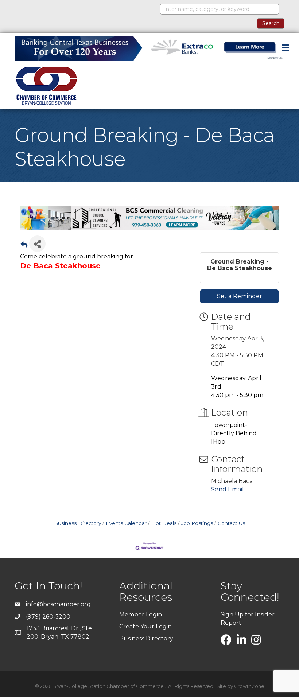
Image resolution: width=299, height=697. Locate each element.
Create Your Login (145, 626)
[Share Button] (37, 243)
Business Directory (77, 523)
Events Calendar (126, 523)
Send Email (227, 489)
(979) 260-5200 (48, 616)
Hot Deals (163, 523)
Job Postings (197, 523)
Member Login (140, 614)
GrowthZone (249, 686)
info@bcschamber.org (58, 604)
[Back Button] (23, 246)
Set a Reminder (239, 296)
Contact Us (231, 523)
